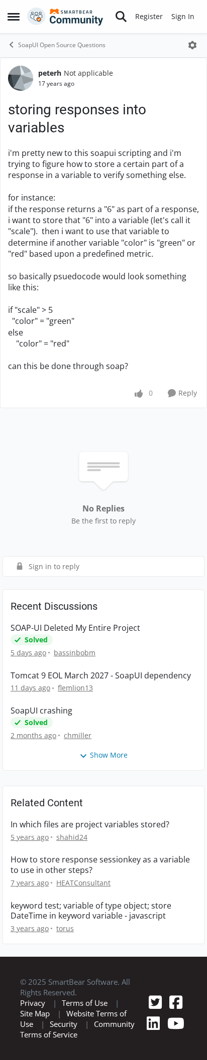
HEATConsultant (83, 883)
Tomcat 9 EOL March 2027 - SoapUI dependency (101, 675)
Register (149, 16)
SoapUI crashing (41, 710)
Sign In (182, 16)
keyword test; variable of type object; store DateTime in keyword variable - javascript (91, 911)
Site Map (35, 1013)
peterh (49, 73)
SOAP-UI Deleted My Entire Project (75, 628)
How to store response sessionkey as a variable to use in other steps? (100, 864)
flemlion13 (75, 687)
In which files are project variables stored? (90, 824)
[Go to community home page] (65, 17)
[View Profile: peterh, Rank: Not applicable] (20, 78)
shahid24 (71, 837)
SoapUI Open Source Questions (62, 45)
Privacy (32, 1003)
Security (63, 1024)
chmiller (77, 735)
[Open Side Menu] (14, 16)
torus (65, 928)
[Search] (121, 17)
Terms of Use (85, 1003)
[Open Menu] (192, 45)
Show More (109, 755)
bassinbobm (74, 652)
